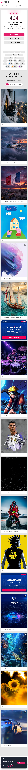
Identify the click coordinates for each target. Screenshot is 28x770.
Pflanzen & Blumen (19, 57)
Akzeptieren (21, 762)
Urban (22, 51)
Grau (8, 66)
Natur (17, 51)
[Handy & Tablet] (6, 6)
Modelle (20, 54)
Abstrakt (13, 6)
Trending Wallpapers (15, 38)
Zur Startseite (14, 34)
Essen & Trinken (8, 57)
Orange (15, 66)
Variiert (12, 51)
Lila (21, 66)
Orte (15, 60)
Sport (10, 60)
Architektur (8, 54)
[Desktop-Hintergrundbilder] (3, 6)
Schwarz (22, 60)
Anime (20, 6)
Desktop (13, 84)
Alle (7, 84)
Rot (5, 63)
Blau (11, 63)
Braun (23, 63)
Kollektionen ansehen (15, 42)
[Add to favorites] (25, 90)
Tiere (14, 54)
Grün (17, 63)
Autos (5, 60)
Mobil (20, 84)
